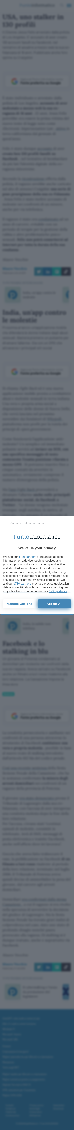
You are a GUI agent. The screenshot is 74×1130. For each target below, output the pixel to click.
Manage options (19, 603)
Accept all (55, 603)
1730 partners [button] (27, 556)
